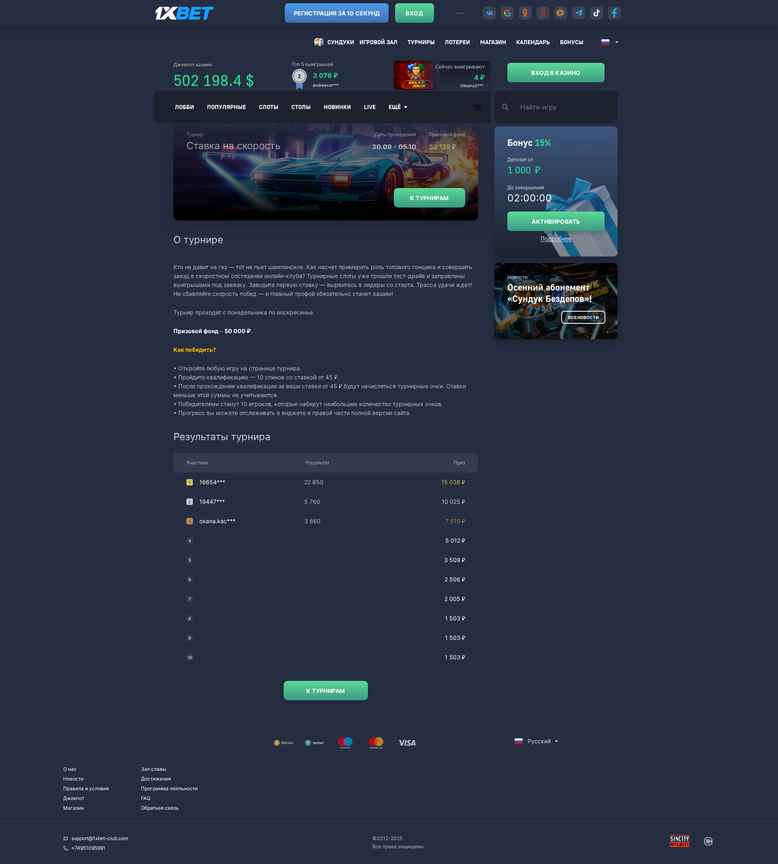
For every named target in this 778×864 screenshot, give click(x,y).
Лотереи (457, 41)
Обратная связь (160, 808)
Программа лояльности (169, 788)
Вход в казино (555, 72)
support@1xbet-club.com (99, 838)
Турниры (421, 41)
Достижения (156, 779)
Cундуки (340, 41)
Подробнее (556, 238)
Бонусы (572, 41)
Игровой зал (378, 41)
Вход (414, 13)
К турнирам (429, 198)
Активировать (556, 221)
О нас (70, 769)
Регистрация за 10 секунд (337, 13)
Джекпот (73, 798)
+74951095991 (88, 848)
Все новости (583, 317)
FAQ (145, 798)
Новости (73, 779)
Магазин (493, 41)
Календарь (533, 41)
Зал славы (153, 769)
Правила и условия (86, 788)
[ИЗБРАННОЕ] (477, 107)
